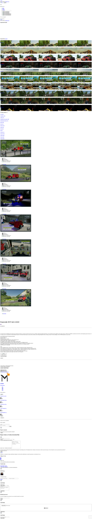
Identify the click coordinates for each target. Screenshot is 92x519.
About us (6, 466)
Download (2, 42)
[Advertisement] (9, 30)
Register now (7, 1)
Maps (2, 122)
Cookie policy (2, 466)
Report (2, 432)
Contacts (3, 9)
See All (6, 38)
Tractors (2, 133)
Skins (1, 130)
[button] (2, 387)
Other (2, 127)
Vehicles (2, 138)
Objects (2, 125)
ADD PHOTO (2, 511)
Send (1, 451)
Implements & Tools (4, 120)
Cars (1, 114)
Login (1, 0)
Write (10, 426)
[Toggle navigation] (5, 2)
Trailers (2, 135)
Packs (1, 128)
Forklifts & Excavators (4, 119)
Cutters (2, 117)
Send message (2, 385)
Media (3, 465)
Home (3, 8)
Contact (6, 465)
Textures (2, 132)
